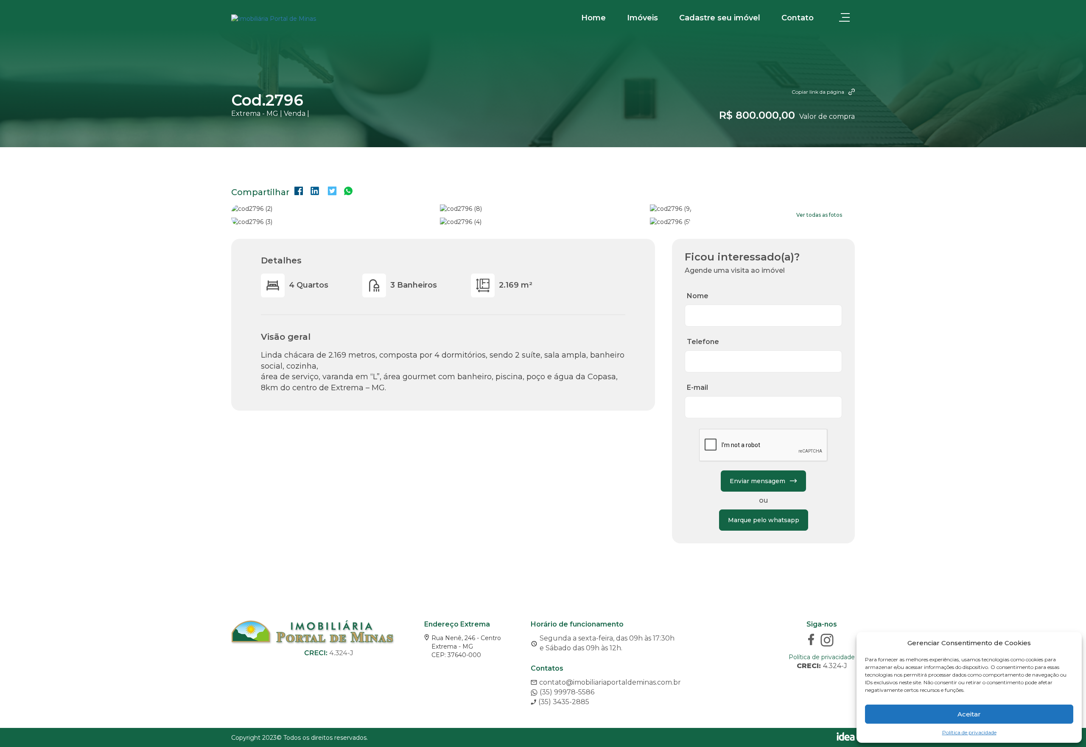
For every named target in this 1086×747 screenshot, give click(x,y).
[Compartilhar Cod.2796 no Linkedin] (315, 192)
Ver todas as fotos (819, 215)
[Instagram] (828, 641)
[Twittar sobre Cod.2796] (332, 192)
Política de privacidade (969, 732)
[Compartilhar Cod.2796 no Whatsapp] (348, 192)
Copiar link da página (818, 92)
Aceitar (969, 714)
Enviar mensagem (757, 481)
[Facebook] (812, 641)
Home (593, 17)
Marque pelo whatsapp (763, 520)
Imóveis (642, 17)
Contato (797, 17)
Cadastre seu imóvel (719, 17)
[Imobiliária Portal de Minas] (273, 18)
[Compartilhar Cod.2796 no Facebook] (298, 192)
